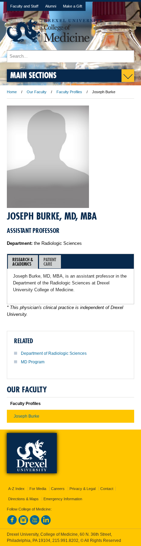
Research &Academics (22, 262)
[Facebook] (12, 523)
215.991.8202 (65, 540)
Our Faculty (37, 92)
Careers (58, 489)
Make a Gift (72, 6)
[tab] (23, 262)
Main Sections (33, 75)
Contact (106, 489)
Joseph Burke (26, 416)
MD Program (32, 362)
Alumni (50, 6)
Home (12, 92)
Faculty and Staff (24, 6)
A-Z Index (16, 489)
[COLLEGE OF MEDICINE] (54, 47)
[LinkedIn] (46, 523)
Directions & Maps (23, 499)
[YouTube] (34, 523)
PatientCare (49, 262)
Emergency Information (62, 499)
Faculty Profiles (69, 92)
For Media (37, 489)
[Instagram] (23, 523)
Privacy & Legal (82, 489)
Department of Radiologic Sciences (54, 353)
